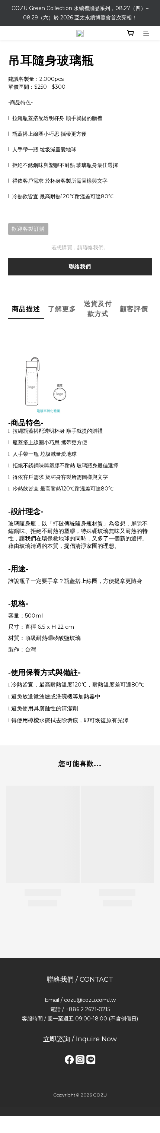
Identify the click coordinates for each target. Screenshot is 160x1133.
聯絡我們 (80, 266)
